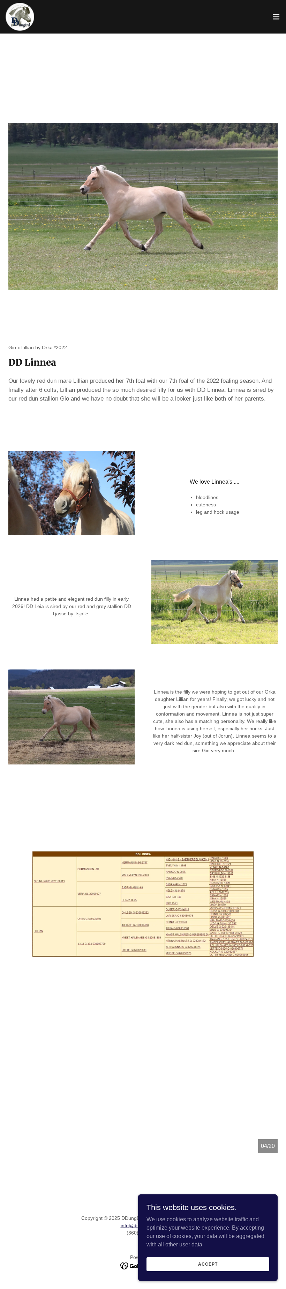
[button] (276, 17)
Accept (207, 1263)
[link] (20, 17)
